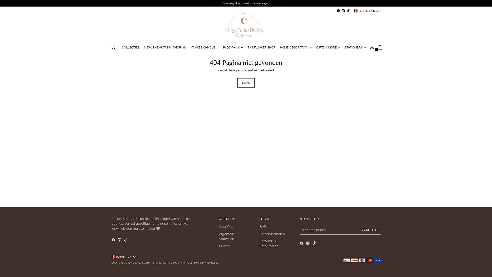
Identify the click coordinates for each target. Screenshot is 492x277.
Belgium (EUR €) (368, 10)
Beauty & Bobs (141, 262)
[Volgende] (280, 3)
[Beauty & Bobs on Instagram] (343, 11)
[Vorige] (211, 3)
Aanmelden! (371, 230)
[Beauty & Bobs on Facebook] (338, 11)
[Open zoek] (113, 47)
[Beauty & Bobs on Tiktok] (348, 11)
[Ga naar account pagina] (370, 47)
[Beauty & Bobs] (246, 27)
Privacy (224, 246)
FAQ (262, 227)
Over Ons (226, 227)
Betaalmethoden (272, 234)
